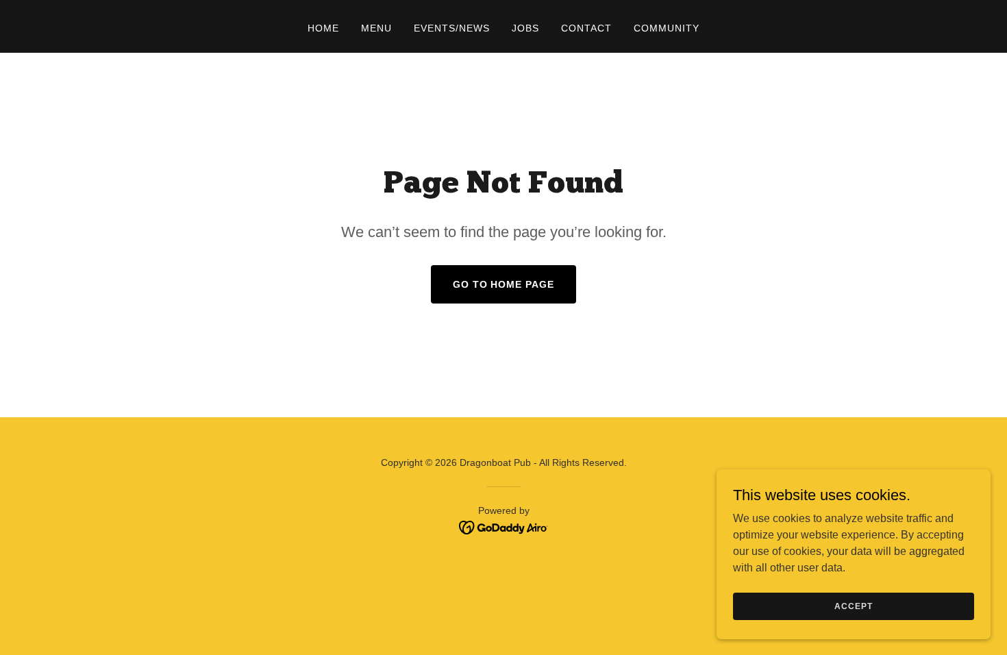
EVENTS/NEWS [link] (452, 28)
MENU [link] (376, 28)
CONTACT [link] (586, 28)
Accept (853, 605)
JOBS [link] (525, 28)
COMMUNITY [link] (666, 28)
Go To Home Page (504, 284)
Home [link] (323, 28)
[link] (504, 526)
